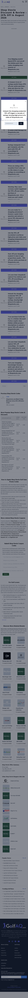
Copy (21, 123)
